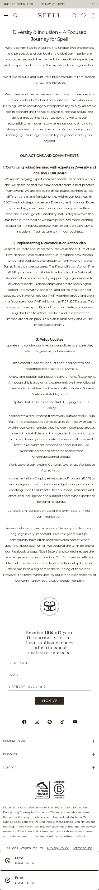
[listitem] (49, 652)
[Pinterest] (50, 722)
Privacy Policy (58, 848)
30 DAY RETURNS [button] (52, 4)
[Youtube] (75, 722)
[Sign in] (76, 15)
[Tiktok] (62, 722)
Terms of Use (82, 848)
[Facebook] (24, 722)
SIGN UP (49, 700)
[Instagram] (37, 722)
